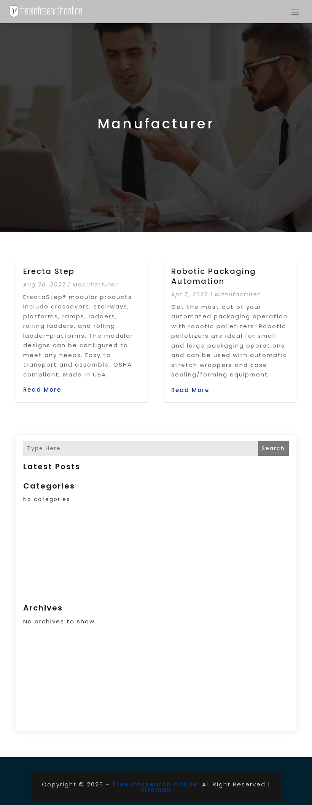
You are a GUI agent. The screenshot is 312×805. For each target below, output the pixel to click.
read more (42, 390)
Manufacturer (95, 284)
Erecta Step (49, 271)
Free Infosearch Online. (156, 784)
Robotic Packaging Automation (213, 276)
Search (273, 448)
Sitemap (156, 790)
